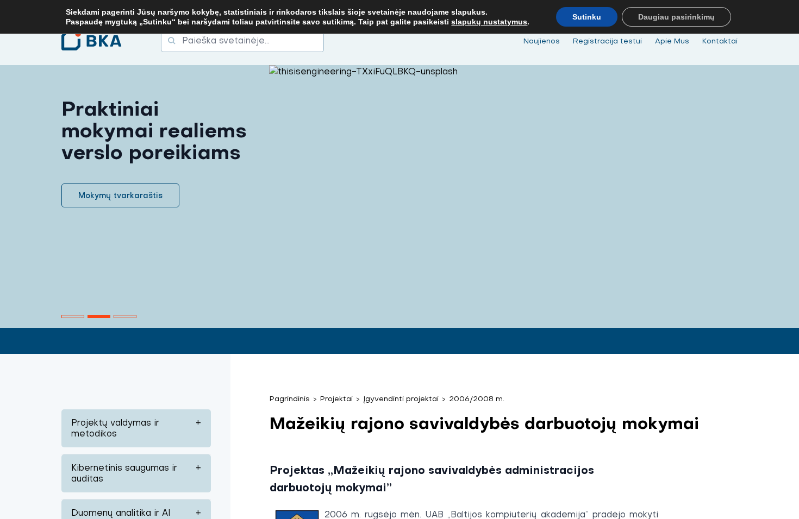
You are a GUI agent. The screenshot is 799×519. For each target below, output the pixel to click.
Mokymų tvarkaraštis (120, 195)
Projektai (336, 398)
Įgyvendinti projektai (401, 398)
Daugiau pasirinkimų (676, 16)
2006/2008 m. (476, 398)
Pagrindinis (290, 398)
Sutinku (586, 16)
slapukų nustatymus (489, 21)
